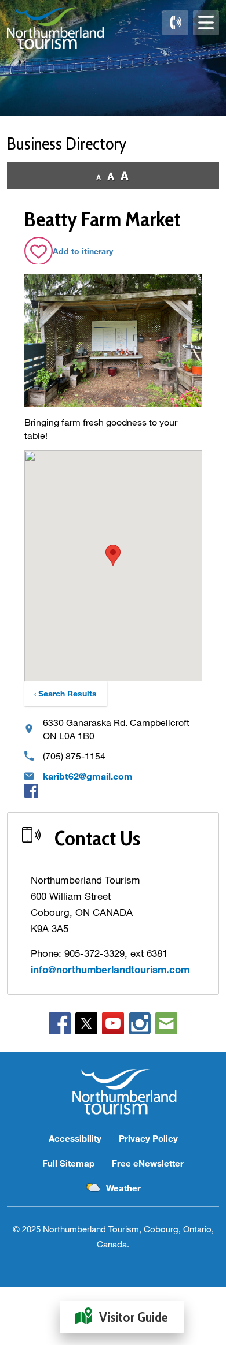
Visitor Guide (133, 1317)
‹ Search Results (65, 693)
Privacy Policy (148, 1138)
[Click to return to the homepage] (55, 28)
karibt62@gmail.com (88, 775)
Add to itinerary (83, 251)
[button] (113, 555)
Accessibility (75, 1138)
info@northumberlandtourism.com (110, 969)
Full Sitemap (68, 1163)
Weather (123, 1188)
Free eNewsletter (148, 1163)
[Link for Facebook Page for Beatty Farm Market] (31, 790)
